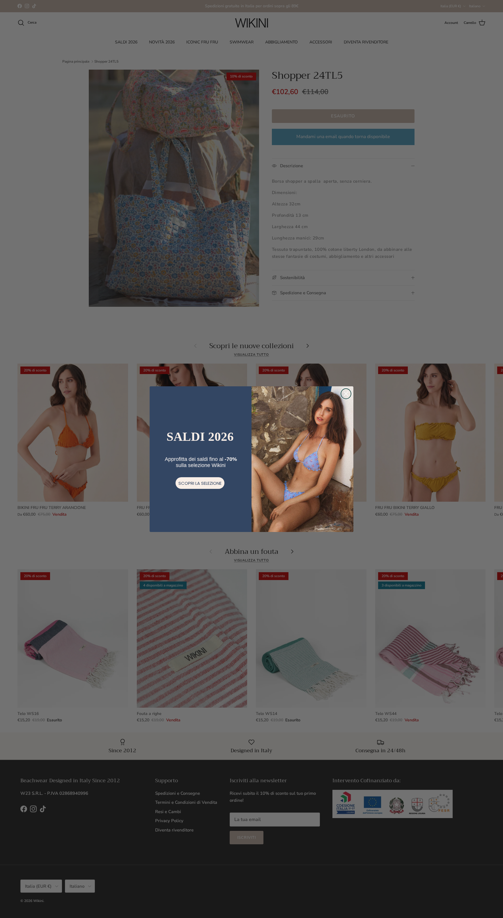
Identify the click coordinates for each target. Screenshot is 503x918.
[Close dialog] (346, 394)
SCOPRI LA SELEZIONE (200, 483)
